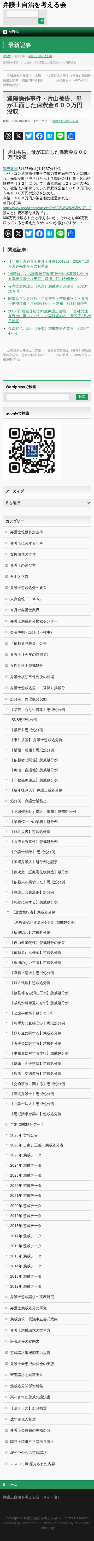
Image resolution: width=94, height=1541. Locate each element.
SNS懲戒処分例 (24, 720)
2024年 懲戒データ (26, 1165)
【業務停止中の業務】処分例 (34, 822)
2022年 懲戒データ (26, 1185)
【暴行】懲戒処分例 (26, 730)
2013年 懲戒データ (26, 1276)
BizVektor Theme (56, 1523)
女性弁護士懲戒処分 (26, 665)
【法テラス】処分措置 (28, 1408)
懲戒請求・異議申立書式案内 (34, 1319)
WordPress (30, 1523)
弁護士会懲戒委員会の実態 (32, 1364)
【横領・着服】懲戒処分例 (32, 750)
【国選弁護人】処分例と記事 (34, 862)
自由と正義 (19, 577)
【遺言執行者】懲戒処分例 (33, 912)
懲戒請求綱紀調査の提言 (30, 1353)
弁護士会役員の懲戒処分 (30, 1430)
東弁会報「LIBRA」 (26, 599)
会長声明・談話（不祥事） (32, 632)
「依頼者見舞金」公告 (28, 643)
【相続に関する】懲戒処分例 (34, 902)
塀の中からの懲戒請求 (28, 1452)
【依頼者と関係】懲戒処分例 (34, 760)
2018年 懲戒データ (26, 1226)
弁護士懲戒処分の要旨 (28, 588)
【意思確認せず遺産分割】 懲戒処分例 (43, 922)
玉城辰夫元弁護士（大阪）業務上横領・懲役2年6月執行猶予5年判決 (23, 80)
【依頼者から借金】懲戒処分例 (35, 952)
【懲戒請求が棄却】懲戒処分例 (35, 1114)
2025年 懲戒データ (26, 1155)
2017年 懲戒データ (26, 1236)
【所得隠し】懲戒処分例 (30, 932)
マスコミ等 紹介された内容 (32, 1464)
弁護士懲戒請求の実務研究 (32, 1297)
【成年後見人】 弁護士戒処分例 (36, 790)
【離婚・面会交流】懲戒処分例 (35, 1063)
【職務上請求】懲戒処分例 (32, 973)
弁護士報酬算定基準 (26, 532)
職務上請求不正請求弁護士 (32, 1441)
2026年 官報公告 (24, 1135)
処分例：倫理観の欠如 (28, 699)
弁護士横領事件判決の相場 (32, 677)
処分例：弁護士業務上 (28, 801)
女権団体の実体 (23, 554)
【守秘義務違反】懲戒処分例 (34, 780)
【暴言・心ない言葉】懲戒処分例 (37, 710)
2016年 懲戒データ (26, 1246)
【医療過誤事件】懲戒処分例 (34, 841)
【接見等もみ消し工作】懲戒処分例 (39, 993)
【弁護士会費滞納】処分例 (32, 892)
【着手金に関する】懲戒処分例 (35, 1043)
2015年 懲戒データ (26, 1256)
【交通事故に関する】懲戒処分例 (37, 1084)
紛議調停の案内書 (24, 1341)
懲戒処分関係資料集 (26, 1386)
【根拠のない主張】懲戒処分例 (35, 962)
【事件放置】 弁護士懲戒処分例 (36, 740)
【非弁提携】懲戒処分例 (30, 832)
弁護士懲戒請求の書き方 (30, 1330)
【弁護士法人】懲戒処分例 (32, 1104)
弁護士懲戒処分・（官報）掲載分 (37, 688)
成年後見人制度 (23, 1419)
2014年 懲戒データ (26, 1266)
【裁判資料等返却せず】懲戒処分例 (39, 1003)
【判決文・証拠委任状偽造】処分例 (39, 872)
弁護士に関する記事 (40, 56)
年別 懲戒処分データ (27, 1124)
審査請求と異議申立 (26, 1375)
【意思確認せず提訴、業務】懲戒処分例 (43, 811)
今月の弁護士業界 (24, 610)
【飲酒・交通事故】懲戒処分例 (35, 1073)
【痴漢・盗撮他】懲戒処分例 (34, 770)
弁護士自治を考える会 (34, 4)
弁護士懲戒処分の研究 (28, 1308)
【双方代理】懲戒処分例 (30, 983)
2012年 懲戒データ (26, 1286)
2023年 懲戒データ (26, 1175)
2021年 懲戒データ (26, 1195)
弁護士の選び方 (23, 565)
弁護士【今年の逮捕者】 (30, 654)
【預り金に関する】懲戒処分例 (35, 1033)
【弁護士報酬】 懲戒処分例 (32, 852)
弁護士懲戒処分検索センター (34, 621)
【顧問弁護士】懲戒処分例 (32, 1094)
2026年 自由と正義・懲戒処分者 (36, 1145)
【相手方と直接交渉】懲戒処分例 (37, 1023)
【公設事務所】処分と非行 (32, 1013)
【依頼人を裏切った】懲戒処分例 (37, 882)
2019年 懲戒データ (26, 1216)
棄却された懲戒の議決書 (30, 1397)
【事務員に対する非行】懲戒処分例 (39, 1053)
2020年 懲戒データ (26, 1206)
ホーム (12, 1484)
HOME (7, 56)
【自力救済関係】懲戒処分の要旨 (37, 942)
